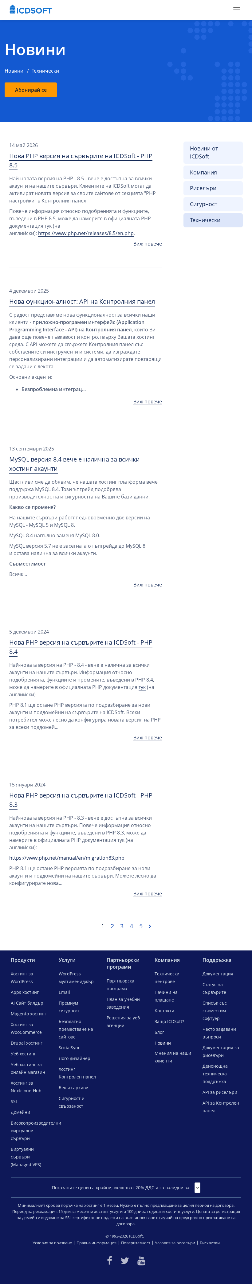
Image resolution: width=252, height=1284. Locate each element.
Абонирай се (31, 89)
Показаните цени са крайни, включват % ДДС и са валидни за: (121, 1187)
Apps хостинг (25, 992)
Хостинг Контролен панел (77, 1073)
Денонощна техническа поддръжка (215, 1073)
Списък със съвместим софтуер (215, 1010)
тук (142, 687)
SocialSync (69, 1047)
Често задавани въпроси (219, 1033)
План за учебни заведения (123, 1003)
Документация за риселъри (221, 1051)
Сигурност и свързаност (72, 1102)
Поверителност (135, 1243)
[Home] (30, 9)
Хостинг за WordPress (22, 977)
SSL (14, 1101)
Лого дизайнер (74, 1058)
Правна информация (96, 1243)
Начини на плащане (166, 996)
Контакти (164, 1011)
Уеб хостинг (23, 1054)
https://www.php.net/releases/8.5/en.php (86, 233)
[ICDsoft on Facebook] (109, 1260)
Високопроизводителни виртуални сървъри (30, 1130)
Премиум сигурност (69, 1007)
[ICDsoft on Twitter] (124, 1260)
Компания (203, 172)
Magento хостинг (28, 1014)
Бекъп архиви (74, 1087)
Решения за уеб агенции (123, 1021)
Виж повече (147, 243)
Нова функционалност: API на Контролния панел (82, 301)
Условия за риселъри (175, 1243)
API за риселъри (220, 1092)
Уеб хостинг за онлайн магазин (28, 1068)
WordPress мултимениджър (76, 977)
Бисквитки (210, 1243)
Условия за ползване (52, 1243)
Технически (205, 220)
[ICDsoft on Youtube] (141, 1260)
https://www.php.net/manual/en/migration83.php (66, 857)
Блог (159, 1032)
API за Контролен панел (221, 1107)
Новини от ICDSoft (204, 152)
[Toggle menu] (236, 10)
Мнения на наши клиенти (173, 1057)
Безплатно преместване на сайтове (76, 1029)
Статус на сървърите (214, 988)
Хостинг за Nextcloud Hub (26, 1087)
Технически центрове (167, 977)
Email (64, 992)
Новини (35, 49)
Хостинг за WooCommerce (26, 1028)
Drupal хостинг (26, 1043)
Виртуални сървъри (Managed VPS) (26, 1156)
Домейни (20, 1112)
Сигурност (203, 204)
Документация (218, 974)
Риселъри (203, 188)
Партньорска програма (120, 984)
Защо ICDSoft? (169, 1021)
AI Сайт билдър (27, 1003)
